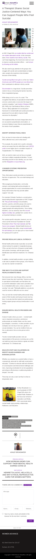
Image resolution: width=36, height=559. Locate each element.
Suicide (18, 424)
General (14, 416)
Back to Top (17, 528)
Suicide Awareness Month (11, 425)
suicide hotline (25, 425)
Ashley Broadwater (10, 22)
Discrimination (7, 422)
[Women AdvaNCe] (10, 3)
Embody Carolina (19, 422)
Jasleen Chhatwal (8, 424)
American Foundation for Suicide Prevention (17, 420)
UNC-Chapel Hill (15, 427)
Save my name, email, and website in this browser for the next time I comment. (17, 515)
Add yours (27, 485)
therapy (5, 427)
